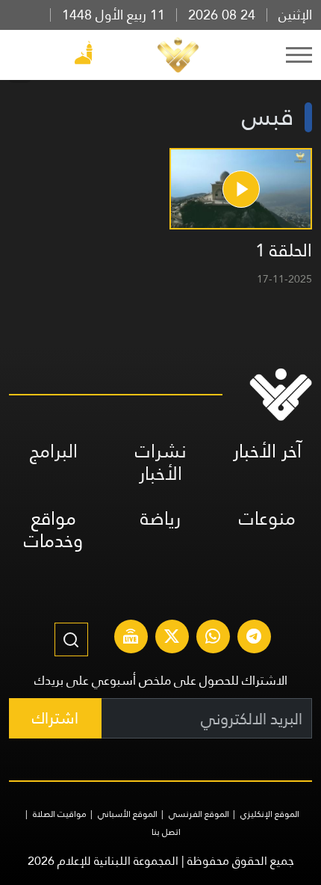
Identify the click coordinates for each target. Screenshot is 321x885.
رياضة (160, 518)
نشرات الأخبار (161, 462)
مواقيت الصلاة (60, 814)
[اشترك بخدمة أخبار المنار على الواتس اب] (212, 638)
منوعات (267, 518)
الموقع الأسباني (128, 814)
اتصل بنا (166, 832)
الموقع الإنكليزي (269, 814)
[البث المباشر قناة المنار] (130, 638)
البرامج (54, 451)
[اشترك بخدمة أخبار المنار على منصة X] (171, 638)
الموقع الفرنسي (199, 814)
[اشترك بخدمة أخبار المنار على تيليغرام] (253, 638)
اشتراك (55, 718)
